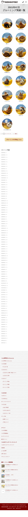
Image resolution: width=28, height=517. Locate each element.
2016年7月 (3, 322)
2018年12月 (3, 255)
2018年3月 (3, 276)
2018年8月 (3, 264)
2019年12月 (3, 228)
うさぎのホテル (4, 369)
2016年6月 (3, 324)
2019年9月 (3, 235)
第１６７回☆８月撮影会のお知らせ (11, 485)
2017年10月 (3, 287)
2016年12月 (3, 310)
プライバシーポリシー (5, 456)
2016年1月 (3, 335)
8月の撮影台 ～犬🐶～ (9, 474)
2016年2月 (3, 333)
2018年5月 (3, 271)
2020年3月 (3, 221)
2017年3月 (3, 303)
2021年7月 (3, 184)
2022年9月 (3, 152)
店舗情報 (3, 447)
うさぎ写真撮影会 (4, 433)
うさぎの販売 (3, 363)
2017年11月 (3, 285)
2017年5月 (3, 299)
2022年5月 (3, 161)
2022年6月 (3, 159)
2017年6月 (3, 296)
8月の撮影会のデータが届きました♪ (11, 464)
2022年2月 (3, 168)
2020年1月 (3, 225)
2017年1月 (3, 308)
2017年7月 (3, 294)
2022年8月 (3, 154)
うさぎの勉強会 (4, 430)
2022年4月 (3, 164)
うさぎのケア (3, 378)
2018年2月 (3, 278)
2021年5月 (3, 189)
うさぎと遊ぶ (3, 404)
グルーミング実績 (6, 384)
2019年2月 (3, 251)
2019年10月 (3, 232)
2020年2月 (3, 223)
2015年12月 (3, 338)
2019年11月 (3, 230)
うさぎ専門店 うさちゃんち (6, 360)
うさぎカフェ (3, 395)
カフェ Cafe (3, 416)
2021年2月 (3, 196)
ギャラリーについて (5, 436)
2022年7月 (3, 157)
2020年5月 (3, 216)
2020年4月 (3, 219)
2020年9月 (3, 207)
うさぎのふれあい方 (6, 410)
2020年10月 (3, 205)
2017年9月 (3, 290)
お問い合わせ (3, 453)
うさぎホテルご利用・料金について (9, 372)
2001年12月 (3, 340)
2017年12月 (3, 283)
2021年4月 (3, 191)
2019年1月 (3, 253)
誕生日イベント (4, 439)
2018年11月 (3, 258)
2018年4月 (3, 274)
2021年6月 (3, 187)
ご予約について (6, 422)
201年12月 (3, 342)
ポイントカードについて (6, 401)
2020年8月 (3, 209)
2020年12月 (3, 200)
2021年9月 (3, 180)
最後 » (16, 133)
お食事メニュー (6, 419)
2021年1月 (3, 198)
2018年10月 (3, 260)
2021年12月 (3, 173)
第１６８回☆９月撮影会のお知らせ (11, 469)
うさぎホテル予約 (6, 375)
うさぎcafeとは (4, 398)
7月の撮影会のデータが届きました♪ (11, 479)
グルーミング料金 (6, 381)
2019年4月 (3, 246)
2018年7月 (3, 267)
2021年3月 (3, 193)
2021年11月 (3, 175)
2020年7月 (3, 212)
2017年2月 (3, 306)
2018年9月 (3, 262)
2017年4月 (3, 301)
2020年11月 (3, 203)
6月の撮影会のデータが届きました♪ (11, 490)
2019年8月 (3, 237)
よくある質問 (3, 450)
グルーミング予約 (6, 387)
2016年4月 (3, 329)
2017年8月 (3, 292)
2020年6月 (3, 214)
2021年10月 (3, 177)
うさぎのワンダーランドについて (7, 444)
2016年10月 (3, 315)
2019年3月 (3, 248)
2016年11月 (3, 313)
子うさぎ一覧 (5, 366)
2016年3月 (3, 331)
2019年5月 (3, 244)
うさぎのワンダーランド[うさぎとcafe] (12, 504)
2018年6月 (3, 269)
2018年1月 (3, 280)
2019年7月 (3, 239)
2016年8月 (3, 319)
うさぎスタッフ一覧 (6, 413)
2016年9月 (3, 317)
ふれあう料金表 (6, 407)
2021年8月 (3, 182)
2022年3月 (3, 166)
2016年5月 (3, 326)
